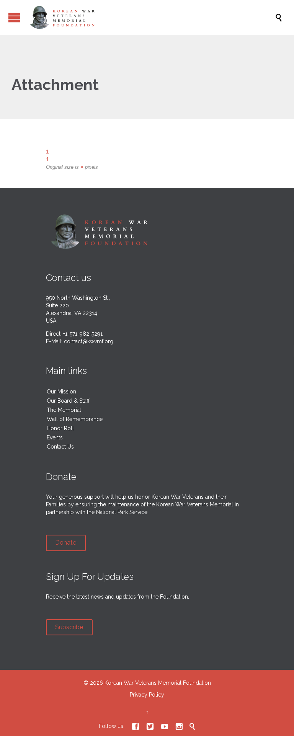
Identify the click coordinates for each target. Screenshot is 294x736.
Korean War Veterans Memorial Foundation (158, 683)
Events (55, 437)
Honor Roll (60, 428)
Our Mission (61, 391)
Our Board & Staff (68, 401)
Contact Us (60, 447)
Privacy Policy (147, 695)
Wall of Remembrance (75, 419)
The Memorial (64, 410)
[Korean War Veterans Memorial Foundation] (151, 17)
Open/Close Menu (14, 17)
